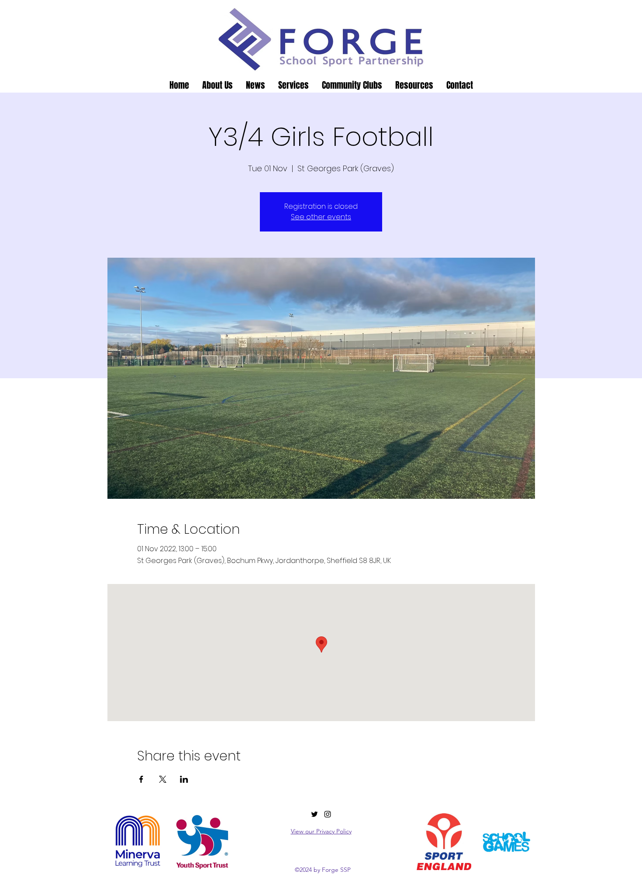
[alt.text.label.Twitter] (314, 814)
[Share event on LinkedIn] (184, 779)
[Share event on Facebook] (141, 779)
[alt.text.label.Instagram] (327, 814)
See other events (321, 217)
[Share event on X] (163, 779)
